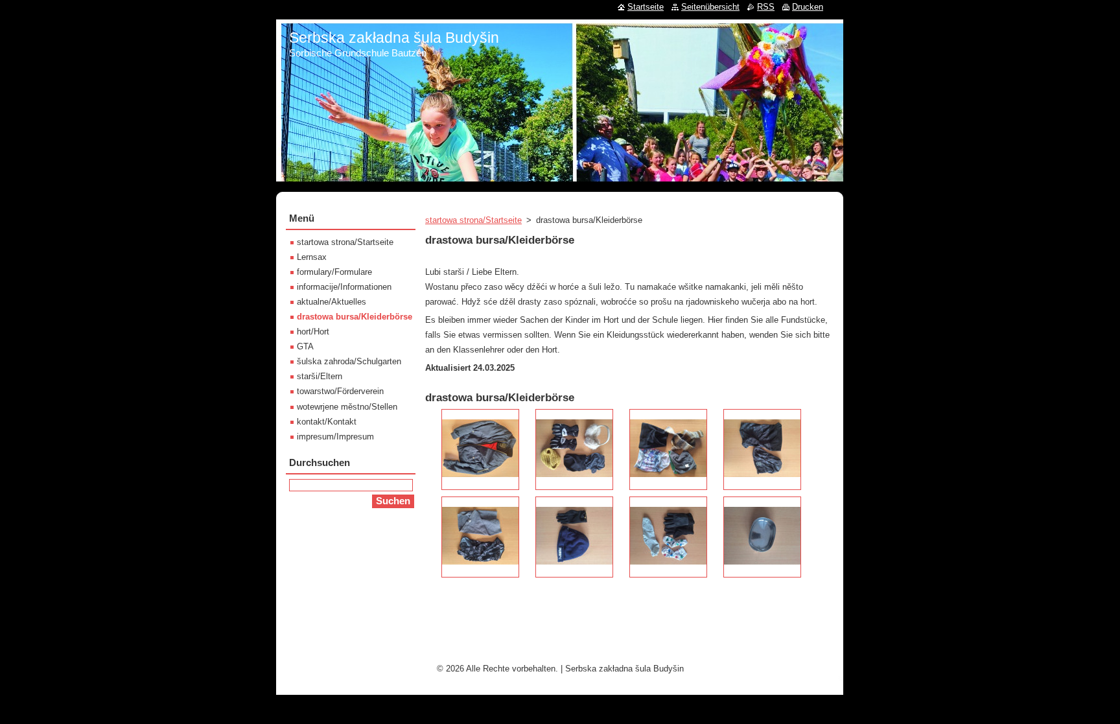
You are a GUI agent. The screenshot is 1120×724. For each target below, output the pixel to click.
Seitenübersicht (710, 7)
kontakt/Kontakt (326, 421)
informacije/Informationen (344, 287)
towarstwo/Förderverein (340, 391)
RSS (766, 7)
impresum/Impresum (335, 436)
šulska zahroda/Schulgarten (349, 361)
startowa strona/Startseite (473, 220)
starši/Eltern (319, 376)
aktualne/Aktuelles (331, 302)
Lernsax (312, 257)
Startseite (645, 7)
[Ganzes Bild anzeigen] (480, 449)
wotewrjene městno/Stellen (347, 407)
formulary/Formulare (334, 272)
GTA (305, 346)
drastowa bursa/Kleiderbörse (354, 316)
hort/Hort (313, 331)
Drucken (807, 7)
